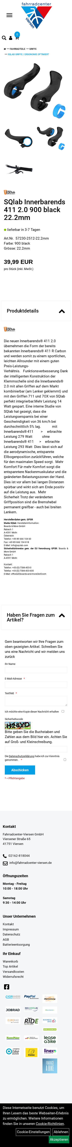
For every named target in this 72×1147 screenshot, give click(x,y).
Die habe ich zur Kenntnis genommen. (32, 758)
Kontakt (8, 924)
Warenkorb (10, 961)
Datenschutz (11, 934)
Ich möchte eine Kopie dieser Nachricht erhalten (32, 711)
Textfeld (9, 693)
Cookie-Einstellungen (33, 1132)
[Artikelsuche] (4, 38)
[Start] (5, 49)
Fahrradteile (17, 49)
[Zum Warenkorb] (17, 38)
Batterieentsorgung (16, 944)
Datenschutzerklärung (21, 756)
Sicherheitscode (14, 719)
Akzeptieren (59, 1139)
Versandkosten (13, 971)
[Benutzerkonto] (10, 38)
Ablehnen (61, 1132)
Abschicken (20, 770)
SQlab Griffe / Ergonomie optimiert (28, 54)
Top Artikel (10, 966)
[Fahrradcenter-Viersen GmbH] (36, 16)
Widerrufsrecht (13, 977)
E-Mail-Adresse (13, 678)
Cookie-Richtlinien (50, 1124)
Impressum (11, 929)
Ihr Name (10, 663)
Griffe (33, 49)
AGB (6, 939)
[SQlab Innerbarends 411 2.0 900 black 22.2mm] (34, 91)
